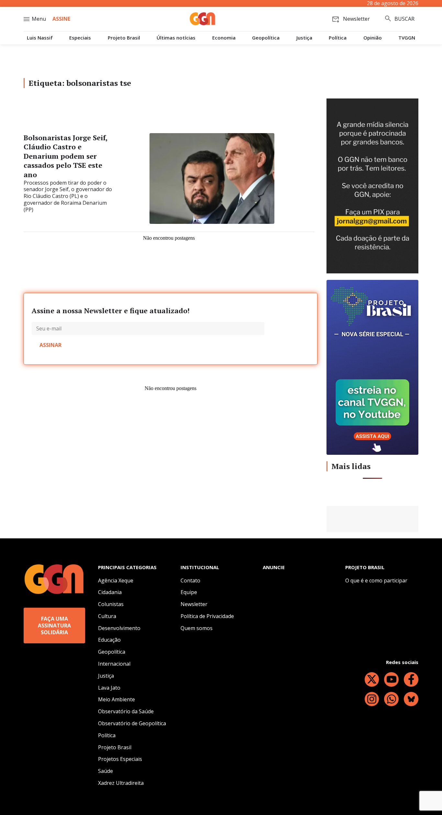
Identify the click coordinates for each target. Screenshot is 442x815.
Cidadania (110, 592)
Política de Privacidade (207, 616)
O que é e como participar (376, 580)
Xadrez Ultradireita (121, 782)
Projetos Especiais (120, 759)
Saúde (105, 771)
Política (338, 38)
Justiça (304, 38)
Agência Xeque (115, 580)
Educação (109, 639)
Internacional (114, 663)
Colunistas (111, 604)
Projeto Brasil (124, 38)
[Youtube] (391, 679)
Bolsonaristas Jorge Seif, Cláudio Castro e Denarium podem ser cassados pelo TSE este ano (65, 156)
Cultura (107, 616)
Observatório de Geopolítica (132, 723)
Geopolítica (266, 38)
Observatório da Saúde (126, 711)
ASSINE (61, 18)
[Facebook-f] (411, 679)
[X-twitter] (372, 679)
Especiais (80, 38)
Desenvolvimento (119, 628)
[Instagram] (372, 699)
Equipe (189, 592)
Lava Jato (109, 687)
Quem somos (197, 628)
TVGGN (406, 38)
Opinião (372, 38)
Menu (39, 18)
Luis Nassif (40, 38)
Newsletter (194, 604)
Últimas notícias (176, 38)
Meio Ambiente (116, 699)
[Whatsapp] (391, 699)
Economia (224, 38)
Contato (190, 580)
